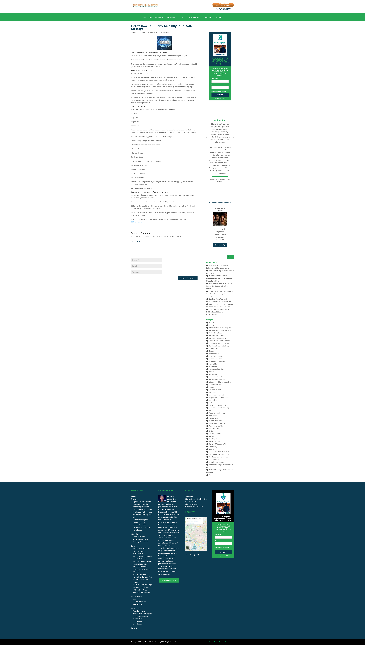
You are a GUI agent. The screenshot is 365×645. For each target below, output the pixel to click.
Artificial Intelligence (216, 333)
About (151, 17)
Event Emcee (137, 530)
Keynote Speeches (139, 525)
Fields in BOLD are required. (218, 91)
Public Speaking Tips (216, 426)
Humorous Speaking (216, 369)
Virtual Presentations (216, 462)
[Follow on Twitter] (190, 554)
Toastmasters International (219, 457)
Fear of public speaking (217, 361)
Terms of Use (218, 642)
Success (212, 449)
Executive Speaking (216, 356)
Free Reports (137, 604)
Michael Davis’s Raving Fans (142, 614)
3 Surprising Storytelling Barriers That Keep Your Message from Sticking (219, 293)
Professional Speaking (217, 423)
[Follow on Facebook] (186, 554)
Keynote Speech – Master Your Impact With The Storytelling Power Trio (142, 504)
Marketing (212, 392)
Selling (211, 431)
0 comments (165, 32)
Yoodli (211, 475)
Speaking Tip (213, 436)
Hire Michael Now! (169, 580)
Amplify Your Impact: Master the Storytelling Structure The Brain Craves (219, 286)
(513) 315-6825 (198, 507)
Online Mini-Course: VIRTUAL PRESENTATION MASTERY (141, 569)
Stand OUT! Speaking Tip (218, 444)
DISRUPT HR (213, 348)
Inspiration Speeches (216, 377)
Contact (219, 17)
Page (210, 410)
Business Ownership (216, 336)
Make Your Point (215, 390)
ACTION (211, 323)
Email (213, 85)
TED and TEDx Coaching (141, 527)
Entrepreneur (214, 354)
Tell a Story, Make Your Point (219, 452)
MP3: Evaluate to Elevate (141, 592)
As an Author (137, 621)
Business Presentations (217, 338)
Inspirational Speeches (217, 379)
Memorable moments (217, 395)
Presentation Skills (215, 421)
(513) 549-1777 (223, 9)
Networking (213, 400)
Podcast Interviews (139, 602)
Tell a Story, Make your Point (219, 454)
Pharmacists (213, 418)
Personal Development (217, 413)
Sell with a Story (214, 428)
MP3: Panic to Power (140, 590)
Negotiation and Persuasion (219, 398)
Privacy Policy (207, 642)
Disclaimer (228, 642)
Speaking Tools (214, 439)
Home (145, 17)
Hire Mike (134, 534)
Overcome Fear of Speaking (219, 405)
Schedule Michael (139, 537)
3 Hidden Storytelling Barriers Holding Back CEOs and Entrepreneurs (218, 312)
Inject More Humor (220, 209)
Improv (211, 372)
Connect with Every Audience (150, 32)
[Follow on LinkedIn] (194, 554)
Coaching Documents (140, 542)
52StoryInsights (136, 222)
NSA (210, 403)
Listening (212, 387)
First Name (214, 78)
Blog (134, 599)
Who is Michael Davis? (140, 539)
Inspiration (213, 374)
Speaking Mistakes (215, 434)
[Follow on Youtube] (198, 554)
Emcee (211, 351)
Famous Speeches (215, 359)
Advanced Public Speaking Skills (220, 328)
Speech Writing (214, 441)
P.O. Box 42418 (190, 502)
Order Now (220, 245)
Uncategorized (214, 459)
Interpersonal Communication (220, 382)
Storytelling (213, 447)
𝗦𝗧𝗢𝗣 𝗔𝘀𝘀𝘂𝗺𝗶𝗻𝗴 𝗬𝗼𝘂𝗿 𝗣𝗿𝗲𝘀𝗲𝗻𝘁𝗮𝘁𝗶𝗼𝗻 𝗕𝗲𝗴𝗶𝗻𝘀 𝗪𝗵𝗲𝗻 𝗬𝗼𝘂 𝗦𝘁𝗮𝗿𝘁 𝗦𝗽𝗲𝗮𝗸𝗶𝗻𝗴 (219, 278)
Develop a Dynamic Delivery (219, 343)
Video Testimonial (139, 611)
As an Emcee (137, 624)
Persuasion (213, 416)
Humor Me (213, 364)
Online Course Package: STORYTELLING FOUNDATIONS (141, 551)
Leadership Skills (215, 385)
